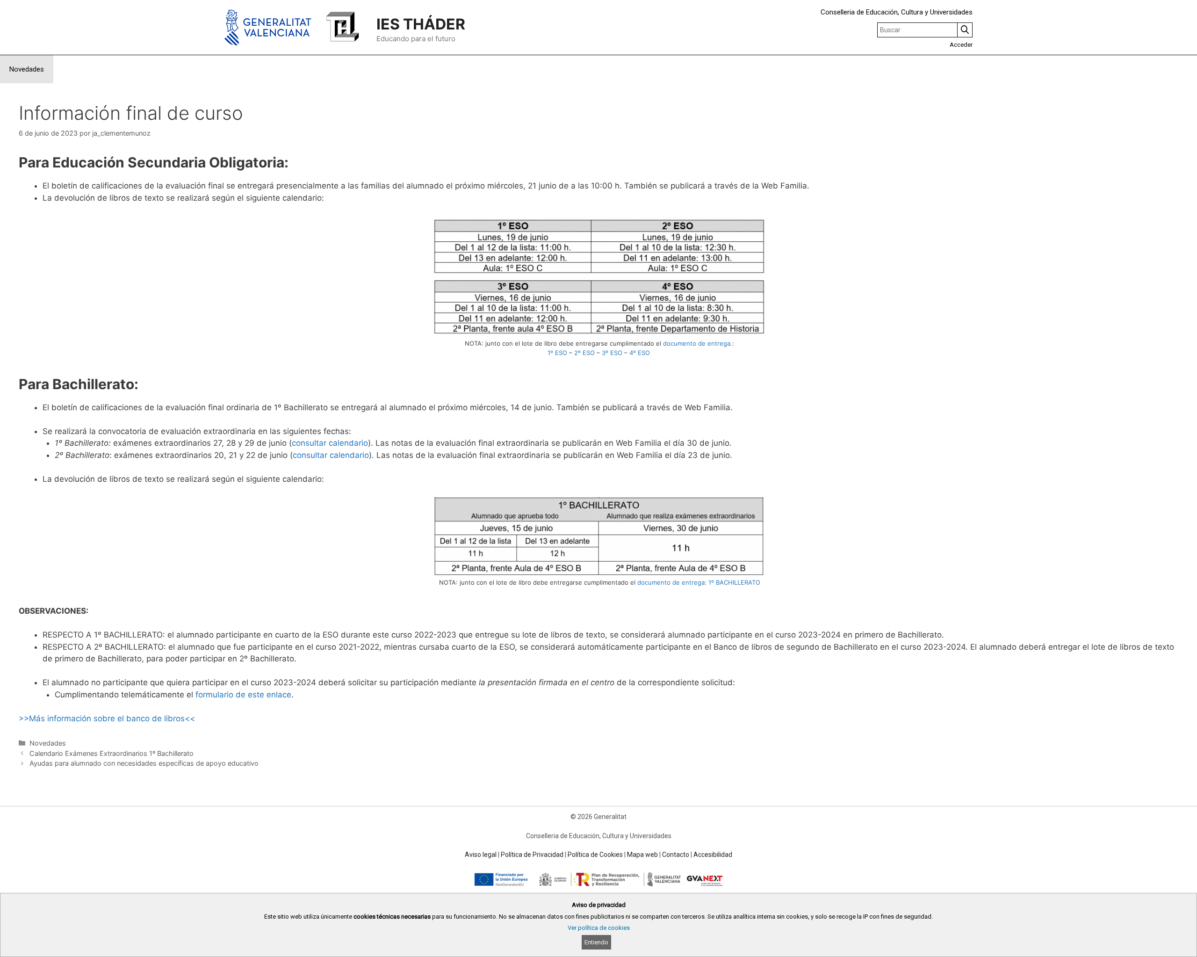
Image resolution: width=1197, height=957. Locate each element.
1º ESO (557, 352)
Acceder (961, 44)
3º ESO (612, 352)
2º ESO (584, 352)
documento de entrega (671, 582)
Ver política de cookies (599, 927)
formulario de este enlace (243, 694)
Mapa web (642, 854)
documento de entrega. (697, 343)
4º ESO (639, 352)
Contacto (675, 854)
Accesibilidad (712, 854)
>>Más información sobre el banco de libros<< (107, 718)
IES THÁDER (420, 24)
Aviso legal (481, 854)
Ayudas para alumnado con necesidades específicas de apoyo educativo (144, 763)
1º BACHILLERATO (734, 582)
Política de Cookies (595, 854)
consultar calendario (330, 443)
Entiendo (596, 942)
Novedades (26, 69)
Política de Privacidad (532, 854)
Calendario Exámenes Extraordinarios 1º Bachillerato (111, 753)
